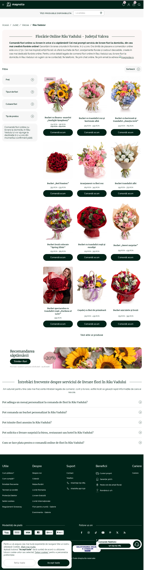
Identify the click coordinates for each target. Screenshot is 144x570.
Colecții (35, 479)
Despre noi (37, 473)
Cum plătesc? (8, 473)
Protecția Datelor (9, 495)
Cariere (135, 473)
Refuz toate (19, 563)
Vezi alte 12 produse (91, 335)
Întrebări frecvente (10, 484)
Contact (70, 473)
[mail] (126, 57)
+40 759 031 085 (114, 546)
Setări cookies (8, 501)
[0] (123, 4)
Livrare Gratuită (39, 495)
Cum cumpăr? (8, 479)
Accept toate (53, 563)
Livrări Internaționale (41, 501)
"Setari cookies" (42, 552)
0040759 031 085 (78, 483)
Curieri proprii (106, 473)
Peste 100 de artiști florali (111, 485)
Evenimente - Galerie (41, 512)
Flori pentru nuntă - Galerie (44, 507)
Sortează (130, 69)
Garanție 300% (106, 479)
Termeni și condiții (10, 490)
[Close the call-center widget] (96, 540)
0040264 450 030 (78, 488)
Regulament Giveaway (12, 507)
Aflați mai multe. (28, 547)
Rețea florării (37, 484)
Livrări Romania (39, 490)
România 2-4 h (106, 490)
